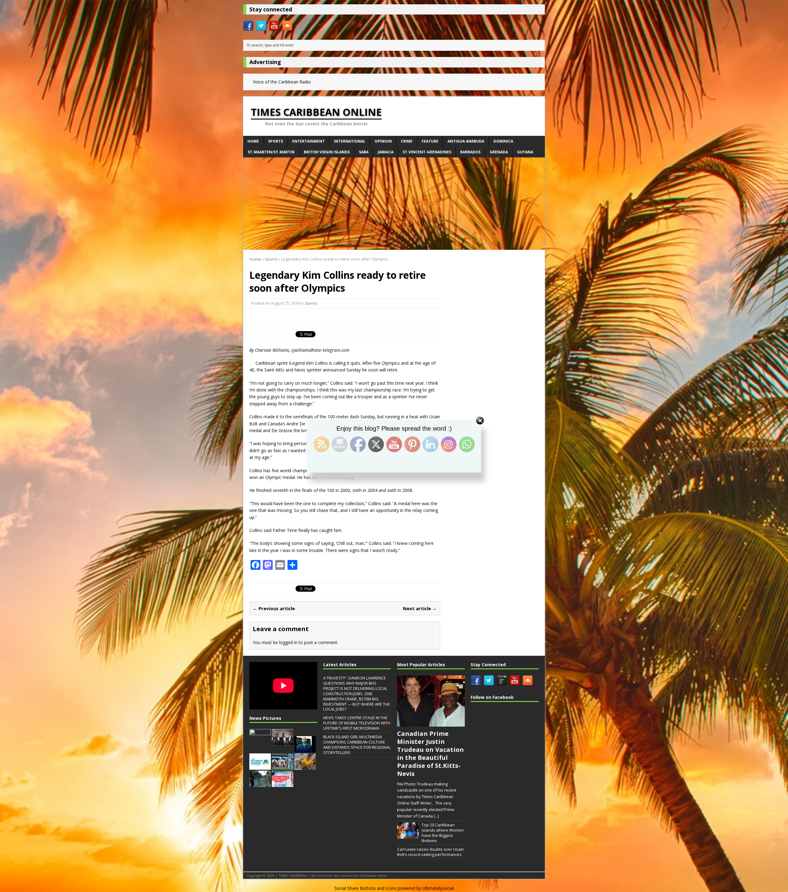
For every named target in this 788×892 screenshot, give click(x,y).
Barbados (470, 152)
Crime (406, 141)
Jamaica (385, 152)
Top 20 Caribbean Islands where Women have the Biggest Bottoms (443, 832)
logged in (288, 642)
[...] (436, 816)
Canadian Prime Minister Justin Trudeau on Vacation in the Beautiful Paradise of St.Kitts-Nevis (430, 753)
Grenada (499, 152)
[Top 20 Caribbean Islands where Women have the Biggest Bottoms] (408, 835)
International (349, 141)
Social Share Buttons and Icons (365, 888)
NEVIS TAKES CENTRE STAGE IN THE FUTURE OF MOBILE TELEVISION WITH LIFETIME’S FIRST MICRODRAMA (356, 723)
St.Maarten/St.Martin (271, 152)
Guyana (525, 152)
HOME (253, 141)
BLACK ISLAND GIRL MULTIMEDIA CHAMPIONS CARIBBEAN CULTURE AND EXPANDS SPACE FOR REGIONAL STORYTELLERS (357, 744)
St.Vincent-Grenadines (427, 152)
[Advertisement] (394, 203)
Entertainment (308, 141)
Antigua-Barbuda (466, 141)
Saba (363, 152)
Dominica (503, 141)
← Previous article (274, 608)
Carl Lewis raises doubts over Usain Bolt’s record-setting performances (430, 851)
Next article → (420, 608)
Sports (275, 141)
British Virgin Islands (327, 152)
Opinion (383, 141)
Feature (430, 141)
